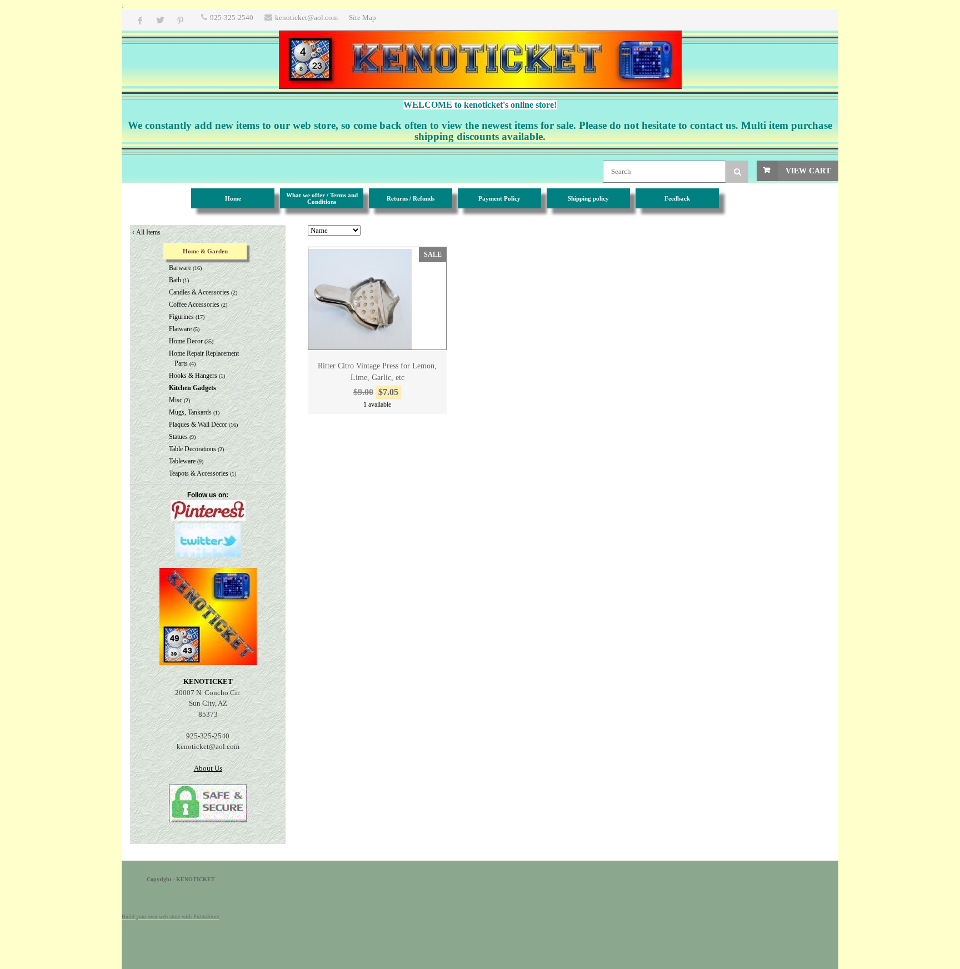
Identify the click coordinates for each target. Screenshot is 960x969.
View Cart (808, 171)
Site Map (362, 17)
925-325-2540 (231, 17)
